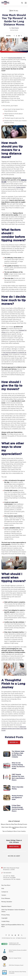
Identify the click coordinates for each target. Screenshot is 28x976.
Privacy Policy (5, 914)
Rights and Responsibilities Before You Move (12, 925)
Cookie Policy (5, 921)
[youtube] (15, 935)
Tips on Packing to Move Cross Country (14, 831)
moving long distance (15, 57)
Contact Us (4, 891)
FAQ (2, 888)
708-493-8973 (7, 872)
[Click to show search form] (22, 3)
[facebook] (6, 935)
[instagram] (9, 935)
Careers (3, 895)
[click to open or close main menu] (26, 3)
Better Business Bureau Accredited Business (17, 951)
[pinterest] (18, 935)
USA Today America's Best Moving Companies (17, 972)
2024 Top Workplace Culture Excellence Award (13, 910)
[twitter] (22, 935)
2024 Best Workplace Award (16, 965)
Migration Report (6, 906)
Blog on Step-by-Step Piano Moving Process (14, 824)
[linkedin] (12, 935)
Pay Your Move (5, 885)
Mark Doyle (15, 28)
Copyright (4, 918)
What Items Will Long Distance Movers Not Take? (14, 828)
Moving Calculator (6, 901)
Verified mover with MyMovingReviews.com (14, 944)
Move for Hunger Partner (15, 958)
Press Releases (5, 898)
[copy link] (21, 36)
